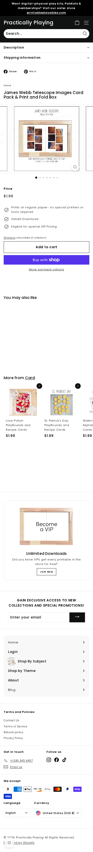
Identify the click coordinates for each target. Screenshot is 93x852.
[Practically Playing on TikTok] (64, 760)
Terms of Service (15, 726)
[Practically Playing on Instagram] (48, 760)
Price (8, 189)
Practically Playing (29, 22)
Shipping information (22, 57)
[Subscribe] (77, 617)
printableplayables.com (46, 13)
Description (14, 47)
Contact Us (11, 720)
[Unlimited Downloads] (46, 526)
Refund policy (13, 732)
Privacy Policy (13, 738)
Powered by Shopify (19, 843)
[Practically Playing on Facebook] (56, 760)
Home (7, 85)
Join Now (46, 571)
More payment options (46, 269)
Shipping (9, 237)
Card (30, 377)
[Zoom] (75, 167)
